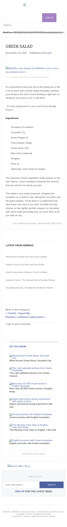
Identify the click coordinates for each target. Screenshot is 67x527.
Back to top (35, 477)
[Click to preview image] (33, 70)
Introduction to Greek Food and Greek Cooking (26, 257)
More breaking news (33, 454)
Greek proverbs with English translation (29, 417)
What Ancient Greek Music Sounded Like (30, 360)
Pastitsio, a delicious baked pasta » (25, 317)
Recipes (47, 53)
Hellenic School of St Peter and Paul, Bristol (25, 265)
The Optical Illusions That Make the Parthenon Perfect (29, 288)
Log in (49, 17)
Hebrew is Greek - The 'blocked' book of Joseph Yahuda (30, 280)
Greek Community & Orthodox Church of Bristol (26, 272)
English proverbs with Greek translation (29, 443)
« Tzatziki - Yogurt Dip (18, 313)
